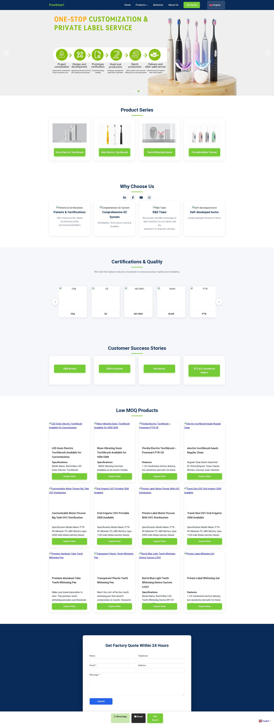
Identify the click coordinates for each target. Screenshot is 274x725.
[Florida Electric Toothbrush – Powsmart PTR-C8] (159, 432)
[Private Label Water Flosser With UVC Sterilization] (159, 497)
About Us (173, 5)
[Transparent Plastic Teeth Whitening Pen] (114, 562)
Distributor (159, 368)
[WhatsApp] (149, 197)
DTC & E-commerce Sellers (204, 370)
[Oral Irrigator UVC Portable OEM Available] (114, 497)
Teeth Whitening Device (159, 152)
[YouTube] (141, 197)
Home (127, 5)
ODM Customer (114, 368)
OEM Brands (69, 368)
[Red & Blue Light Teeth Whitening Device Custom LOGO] (159, 562)
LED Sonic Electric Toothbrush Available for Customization (66, 452)
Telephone (143, 656)
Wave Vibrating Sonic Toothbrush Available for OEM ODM (111, 452)
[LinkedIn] (124, 197)
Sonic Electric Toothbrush (70, 152)
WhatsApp (121, 716)
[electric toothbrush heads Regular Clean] (204, 432)
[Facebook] (133, 197)
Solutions (158, 5)
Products (141, 5)
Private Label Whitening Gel (203, 578)
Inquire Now (69, 476)
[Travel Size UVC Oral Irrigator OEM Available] (204, 497)
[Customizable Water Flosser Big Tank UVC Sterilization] (69, 497)
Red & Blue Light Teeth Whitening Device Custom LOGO (157, 582)
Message (95, 674)
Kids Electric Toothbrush (114, 152)
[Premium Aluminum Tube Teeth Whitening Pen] (69, 562)
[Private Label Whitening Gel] (204, 562)
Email (93, 665)
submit (101, 701)
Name (92, 656)
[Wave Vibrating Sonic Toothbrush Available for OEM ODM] (114, 432)
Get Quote (191, 5)
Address (142, 665)
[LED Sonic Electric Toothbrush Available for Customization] (69, 432)
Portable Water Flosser (204, 152)
